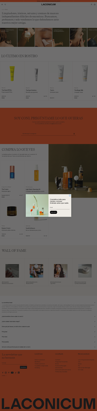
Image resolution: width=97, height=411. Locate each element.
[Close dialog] (70, 195)
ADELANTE (53, 212)
